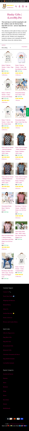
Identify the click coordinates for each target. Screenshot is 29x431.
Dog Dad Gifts (7, 341)
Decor (4, 395)
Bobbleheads (6, 408)
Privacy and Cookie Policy (10, 322)
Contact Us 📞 (7, 292)
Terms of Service (7, 317)
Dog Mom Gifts (7, 337)
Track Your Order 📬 (8, 296)
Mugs (4, 391)
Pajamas (5, 378)
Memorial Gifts (7, 350)
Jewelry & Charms (8, 374)
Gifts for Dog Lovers (8, 333)
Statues (5, 404)
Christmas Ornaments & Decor (11, 354)
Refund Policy (7, 305)
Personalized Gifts (8, 346)
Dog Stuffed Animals (9, 358)
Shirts (4, 382)
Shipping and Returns (9, 300)
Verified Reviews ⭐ (8, 313)
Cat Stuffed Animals (8, 363)
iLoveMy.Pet (12, 424)
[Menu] (26, 6)
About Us (5, 309)
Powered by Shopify (19, 424)
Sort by (4, 45)
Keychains (6, 400)
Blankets (5, 387)
